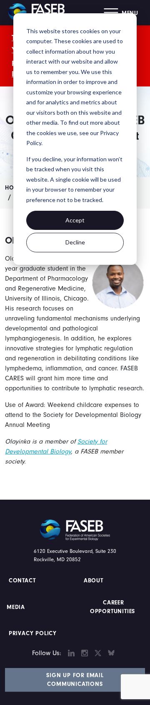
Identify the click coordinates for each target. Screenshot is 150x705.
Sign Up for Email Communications (75, 680)
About (93, 580)
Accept (75, 220)
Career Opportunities (112, 607)
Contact (23, 580)
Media (16, 607)
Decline (75, 242)
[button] (121, 13)
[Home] (39, 12)
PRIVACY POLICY (33, 633)
